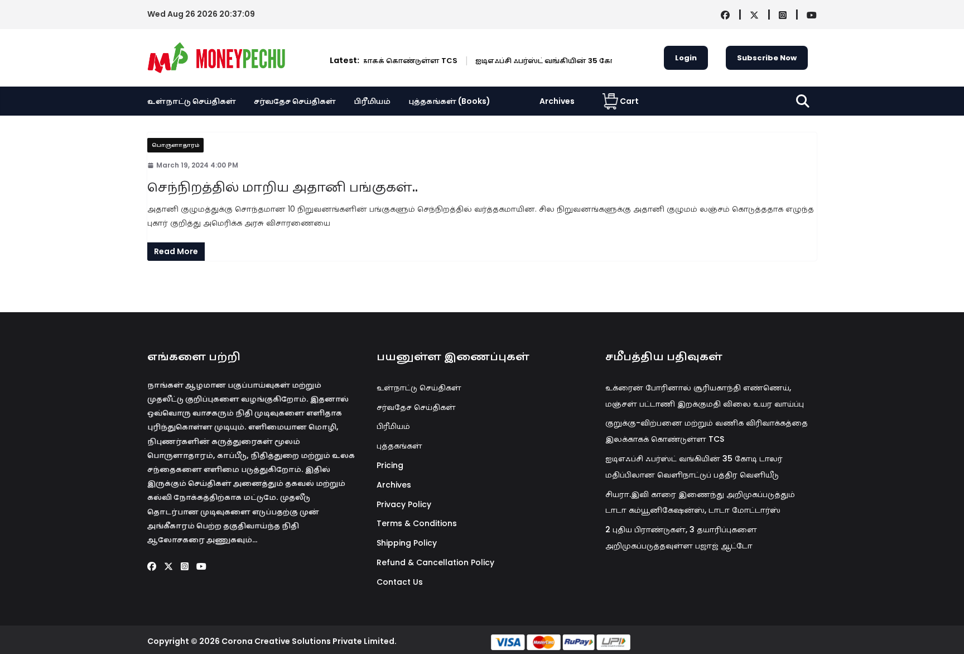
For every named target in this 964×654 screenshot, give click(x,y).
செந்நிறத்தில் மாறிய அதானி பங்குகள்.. (282, 187)
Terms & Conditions (417, 523)
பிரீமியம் (372, 101)
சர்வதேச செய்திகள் (295, 101)
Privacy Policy (404, 504)
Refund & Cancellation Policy (435, 562)
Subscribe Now (767, 57)
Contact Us (400, 582)
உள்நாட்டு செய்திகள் (191, 101)
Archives (557, 101)
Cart (629, 101)
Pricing (390, 465)
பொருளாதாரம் (175, 145)
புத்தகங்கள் (399, 445)
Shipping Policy (407, 542)
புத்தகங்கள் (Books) (449, 101)
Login (686, 57)
